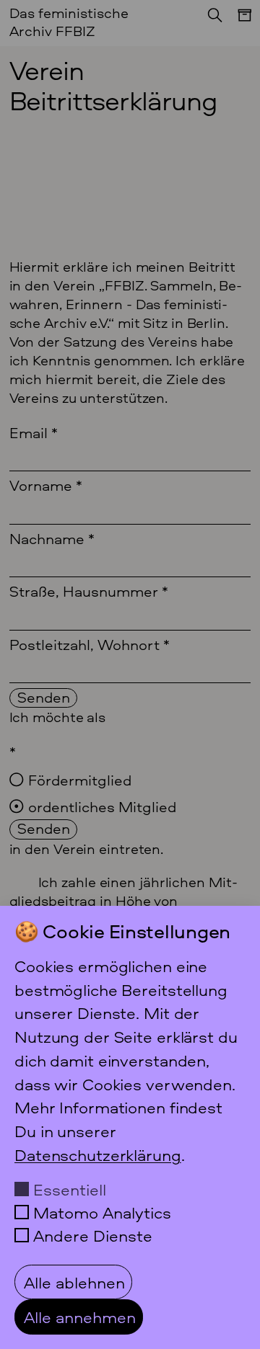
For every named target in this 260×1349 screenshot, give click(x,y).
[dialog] (130, 1127)
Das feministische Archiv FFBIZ (69, 21)
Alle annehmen (80, 1316)
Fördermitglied (79, 780)
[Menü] (238, 22)
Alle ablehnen (74, 1282)
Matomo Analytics (102, 1212)
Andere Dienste (92, 1235)
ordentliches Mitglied (102, 806)
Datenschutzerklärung (97, 1154)
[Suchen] (211, 19)
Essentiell (69, 1189)
